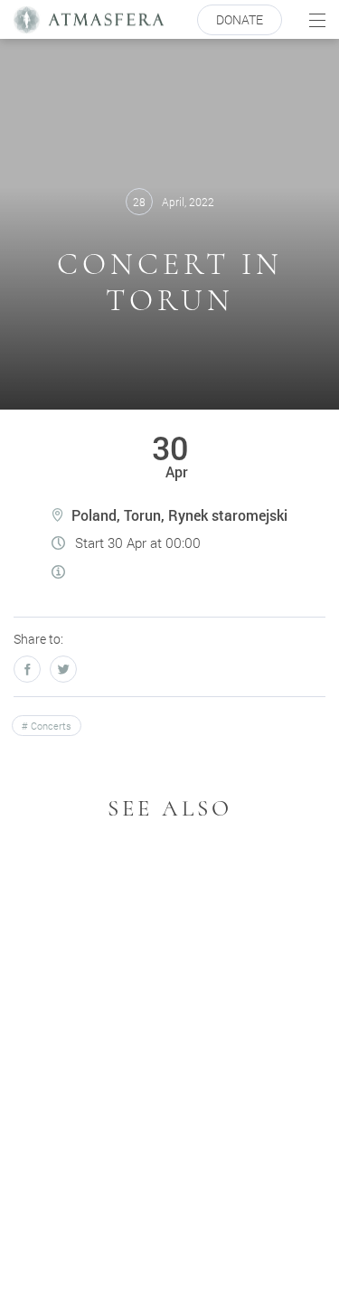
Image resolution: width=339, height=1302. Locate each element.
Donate (239, 19)
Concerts (49, 725)
